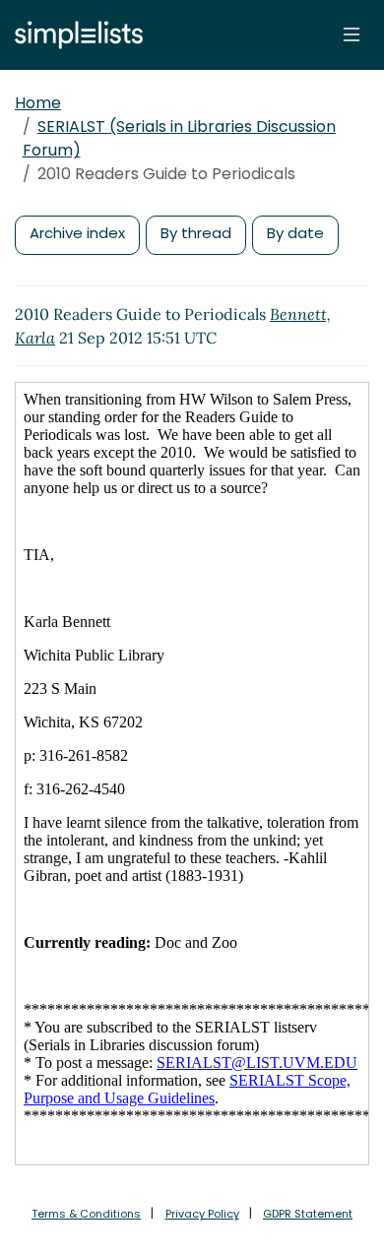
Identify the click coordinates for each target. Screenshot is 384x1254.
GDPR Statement (307, 1214)
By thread (195, 232)
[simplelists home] (74, 35)
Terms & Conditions (86, 1214)
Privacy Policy (202, 1214)
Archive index (77, 232)
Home (38, 103)
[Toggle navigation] (351, 34)
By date (295, 232)
